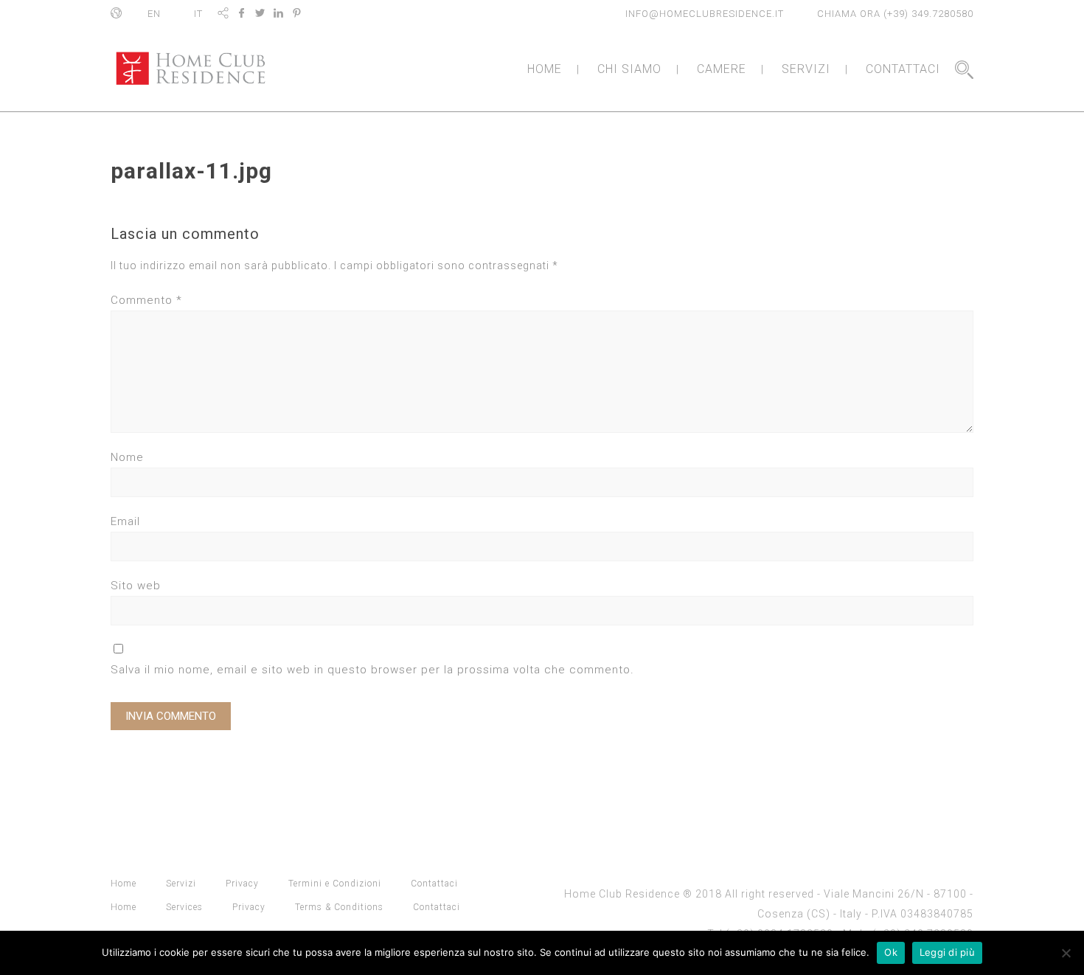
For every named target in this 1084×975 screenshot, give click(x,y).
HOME (544, 69)
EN (154, 13)
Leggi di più (947, 952)
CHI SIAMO (629, 69)
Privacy (242, 883)
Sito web (136, 585)
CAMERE (721, 69)
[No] (1065, 952)
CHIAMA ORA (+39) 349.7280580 (895, 13)
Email (125, 521)
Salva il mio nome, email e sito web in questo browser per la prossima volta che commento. (372, 669)
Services (184, 907)
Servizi (181, 883)
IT (198, 13)
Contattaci (434, 883)
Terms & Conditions (339, 907)
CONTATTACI (903, 69)
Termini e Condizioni (334, 883)
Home (123, 883)
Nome (127, 457)
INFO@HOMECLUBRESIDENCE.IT (704, 13)
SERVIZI (806, 69)
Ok (890, 952)
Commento (146, 300)
